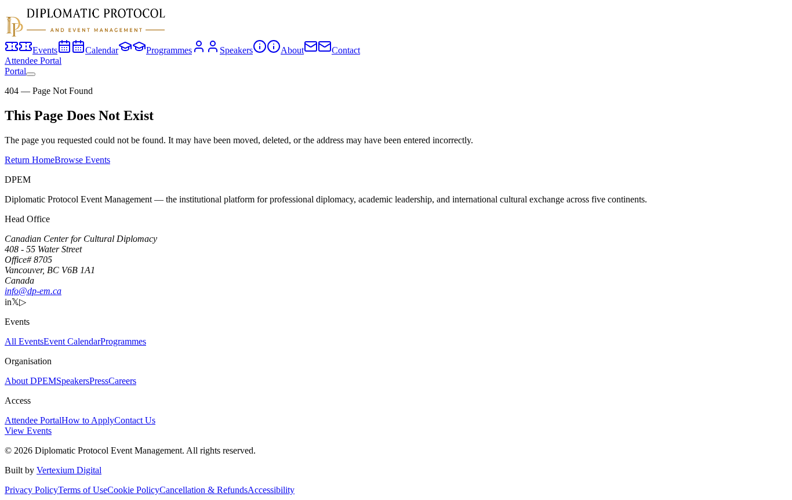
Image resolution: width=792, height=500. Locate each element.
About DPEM (30, 381)
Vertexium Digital (69, 470)
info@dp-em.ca (33, 291)
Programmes (123, 341)
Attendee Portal (33, 61)
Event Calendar (71, 341)
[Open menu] (30, 74)
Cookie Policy (133, 490)
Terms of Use (82, 490)
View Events (28, 431)
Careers (122, 381)
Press (98, 381)
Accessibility (271, 490)
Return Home (30, 160)
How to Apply (87, 420)
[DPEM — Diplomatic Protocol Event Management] (86, 34)
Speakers (72, 381)
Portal (15, 71)
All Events (24, 341)
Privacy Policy (31, 490)
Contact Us (134, 420)
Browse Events (82, 160)
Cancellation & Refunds (203, 490)
